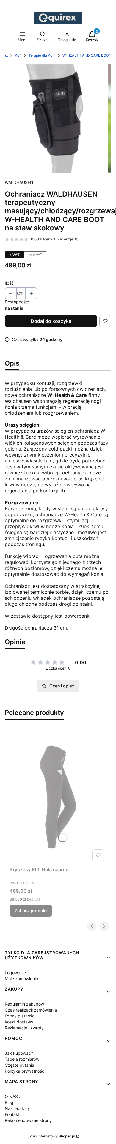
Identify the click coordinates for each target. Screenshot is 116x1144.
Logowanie (15, 972)
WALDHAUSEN (19, 182)
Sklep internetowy (51, 1136)
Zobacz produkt (31, 910)
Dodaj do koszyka (51, 321)
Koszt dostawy (19, 1021)
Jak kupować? (19, 1053)
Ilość (9, 283)
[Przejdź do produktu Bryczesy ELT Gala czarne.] (58, 797)
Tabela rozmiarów (22, 1059)
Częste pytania (19, 1065)
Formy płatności (20, 1015)
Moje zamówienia (21, 978)
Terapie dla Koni (42, 55)
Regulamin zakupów (24, 1003)
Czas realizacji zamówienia (31, 1009)
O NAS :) (13, 1096)
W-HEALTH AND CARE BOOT (86, 55)
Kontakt (12, 1114)
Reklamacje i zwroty (24, 1027)
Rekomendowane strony (28, 1120)
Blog (9, 1102)
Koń (18, 55)
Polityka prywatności (25, 1071)
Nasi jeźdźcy (17, 1108)
